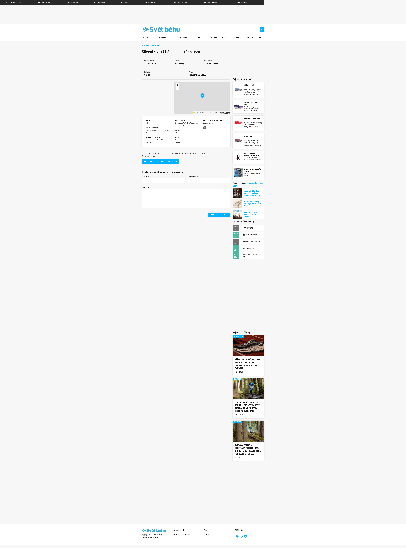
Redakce (207, 534)
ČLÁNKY (145, 38)
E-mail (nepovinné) (193, 176)
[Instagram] (241, 536)
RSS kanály (239, 530)
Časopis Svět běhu (254, 38)
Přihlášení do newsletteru (181, 534)
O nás (206, 530)
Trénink (198, 38)
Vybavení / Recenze (218, 38)
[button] (202, 96)
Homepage (145, 45)
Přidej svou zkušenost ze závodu (158, 162)
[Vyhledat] (262, 29)
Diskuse (236, 38)
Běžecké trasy (181, 38)
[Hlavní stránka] (160, 29)
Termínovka (162, 38)
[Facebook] (237, 536)
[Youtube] (245, 536)
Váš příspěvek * (147, 187)
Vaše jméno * (146, 176)
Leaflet (197, 112)
